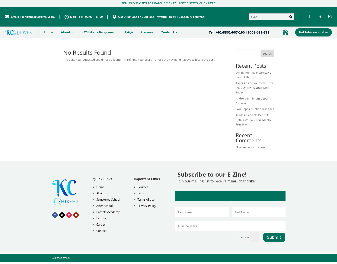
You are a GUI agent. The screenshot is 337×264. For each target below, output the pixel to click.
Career (100, 224)
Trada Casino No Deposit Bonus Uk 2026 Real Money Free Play (253, 119)
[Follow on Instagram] (69, 215)
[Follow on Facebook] (55, 215)
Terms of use (145, 199)
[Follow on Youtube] (76, 215)
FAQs (129, 32)
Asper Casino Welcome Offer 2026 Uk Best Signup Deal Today (254, 87)
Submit (274, 237)
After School (104, 206)
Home (48, 32)
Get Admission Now (313, 32)
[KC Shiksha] (18, 32)
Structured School (108, 199)
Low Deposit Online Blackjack (255, 109)
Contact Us (169, 32)
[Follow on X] (62, 215)
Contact (101, 231)
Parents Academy (108, 212)
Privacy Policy (146, 206)
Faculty (101, 218)
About (65, 32)
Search (267, 53)
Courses (142, 187)
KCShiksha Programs (98, 32)
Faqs (140, 193)
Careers (147, 32)
